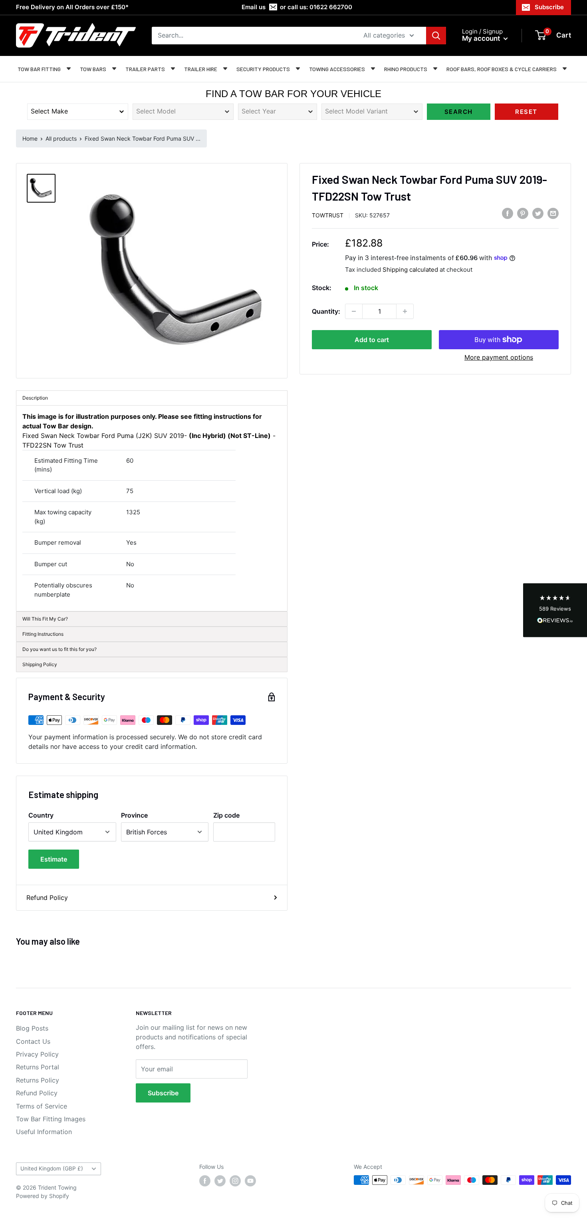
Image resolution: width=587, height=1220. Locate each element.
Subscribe (549, 7)
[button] (555, 610)
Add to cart (372, 340)
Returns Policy (37, 1080)
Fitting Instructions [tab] (42, 634)
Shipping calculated (410, 269)
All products (61, 138)
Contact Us (33, 1041)
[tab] (152, 649)
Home (30, 138)
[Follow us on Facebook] (204, 1180)
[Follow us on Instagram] (235, 1180)
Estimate (53, 859)
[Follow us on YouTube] (250, 1180)
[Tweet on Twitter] (537, 213)
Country (41, 815)
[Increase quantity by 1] (405, 311)
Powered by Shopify (42, 1195)
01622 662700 (330, 7)
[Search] (436, 35)
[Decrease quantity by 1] (353, 311)
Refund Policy (47, 898)
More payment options (498, 357)
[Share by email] (553, 213)
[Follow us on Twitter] (220, 1180)
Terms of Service (41, 1106)
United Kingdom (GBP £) (51, 1168)
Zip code (226, 815)
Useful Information (44, 1132)
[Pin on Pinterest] (522, 213)
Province (134, 815)
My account (482, 38)
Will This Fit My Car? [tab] (45, 619)
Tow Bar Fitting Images (50, 1119)
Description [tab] (35, 398)
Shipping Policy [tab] (39, 664)
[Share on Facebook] (507, 213)
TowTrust (327, 214)
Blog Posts (32, 1028)
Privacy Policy (37, 1054)
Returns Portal (37, 1067)
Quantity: (326, 311)
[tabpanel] (152, 508)
